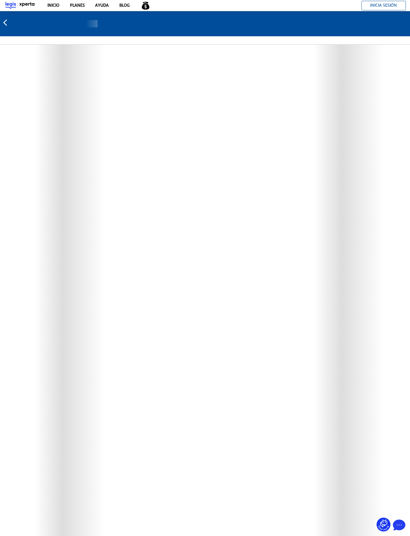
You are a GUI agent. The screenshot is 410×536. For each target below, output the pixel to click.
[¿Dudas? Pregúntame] (383, 525)
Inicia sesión (383, 5)
